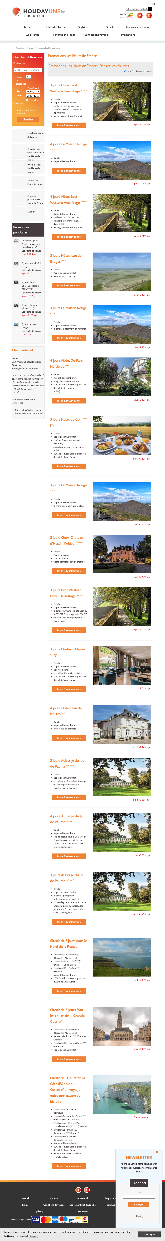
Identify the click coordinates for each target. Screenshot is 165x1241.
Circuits (110, 27)
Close (138, 1216)
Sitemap (111, 1204)
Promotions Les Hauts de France (48, 48)
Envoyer (139, 1204)
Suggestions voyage (96, 34)
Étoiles (139, 71)
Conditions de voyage (53, 1204)
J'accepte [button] (149, 1234)
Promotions (128, 34)
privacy (39, 1211)
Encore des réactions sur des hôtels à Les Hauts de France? (29, 412)
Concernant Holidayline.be (82, 1204)
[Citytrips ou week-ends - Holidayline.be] (40, 12)
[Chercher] (150, 9)
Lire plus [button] (33, 1236)
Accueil (28, 27)
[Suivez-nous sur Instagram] (149, 15)
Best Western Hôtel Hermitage (26, 361)
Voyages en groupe (64, 34)
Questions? (82, 1198)
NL (148, 4)
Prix (129, 71)
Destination (19, 63)
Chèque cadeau (111, 1198)
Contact (54, 1198)
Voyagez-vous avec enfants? (26, 112)
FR (153, 4)
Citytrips (82, 27)
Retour (19, 95)
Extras (25, 1204)
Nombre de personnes (21, 80)
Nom (149, 71)
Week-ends (32, 34)
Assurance (82, 1211)
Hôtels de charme (55, 27)
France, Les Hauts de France (25, 368)
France (30, 48)
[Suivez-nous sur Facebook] (140, 15)
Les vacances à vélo (137, 27)
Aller (18, 91)
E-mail (139, 1192)
